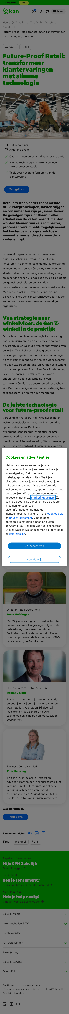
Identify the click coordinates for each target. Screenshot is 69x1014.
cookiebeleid (55, 513)
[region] (34, 507)
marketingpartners (43, 497)
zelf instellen (17, 533)
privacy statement (20, 517)
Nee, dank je (34, 559)
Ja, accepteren (34, 546)
